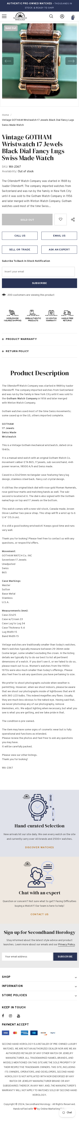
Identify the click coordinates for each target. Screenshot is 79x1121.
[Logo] (20, 16)
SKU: (5, 167)
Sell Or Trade (19, 249)
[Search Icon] (51, 16)
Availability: (9, 171)
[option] (39, 61)
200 (9, 295)
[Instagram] (12, 1015)
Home (5, 115)
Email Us (59, 235)
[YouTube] (20, 1015)
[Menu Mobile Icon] (4, 16)
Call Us (19, 235)
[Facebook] (5, 1015)
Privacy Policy (66, 944)
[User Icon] (62, 16)
